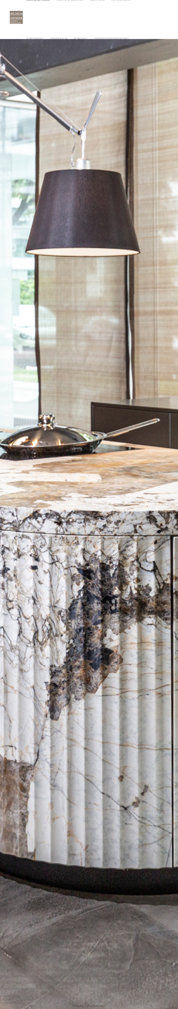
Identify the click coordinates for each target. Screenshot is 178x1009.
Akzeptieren (16, 999)
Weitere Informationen (89, 1006)
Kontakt (80, 39)
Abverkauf (58, 39)
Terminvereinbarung (111, 39)
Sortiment (34, 39)
